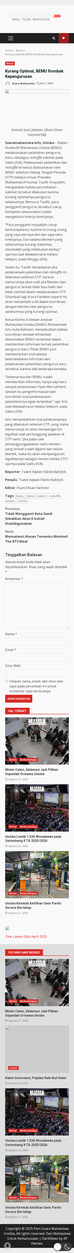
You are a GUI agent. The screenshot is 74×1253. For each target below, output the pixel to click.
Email (10, 650)
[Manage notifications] (7, 1245)
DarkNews (50, 1238)
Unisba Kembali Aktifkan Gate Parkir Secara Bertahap (37, 874)
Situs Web (13, 665)
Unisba (22, 501)
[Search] (53, 38)
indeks (41, 496)
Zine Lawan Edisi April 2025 (26, 936)
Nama (11, 634)
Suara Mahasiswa (23, 83)
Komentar (14, 578)
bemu (19, 496)
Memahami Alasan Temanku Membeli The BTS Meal (36, 536)
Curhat (13, 1068)
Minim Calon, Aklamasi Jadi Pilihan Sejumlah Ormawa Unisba (37, 741)
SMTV (64, 38)
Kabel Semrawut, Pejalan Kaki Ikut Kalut (37, 1049)
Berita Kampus (28, 759)
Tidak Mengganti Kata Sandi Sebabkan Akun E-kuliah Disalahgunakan (28, 516)
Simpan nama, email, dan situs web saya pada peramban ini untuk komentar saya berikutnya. (36, 686)
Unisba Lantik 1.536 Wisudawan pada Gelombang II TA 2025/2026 (37, 808)
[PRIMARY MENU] (10, 38)
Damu (30, 496)
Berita (10, 63)
